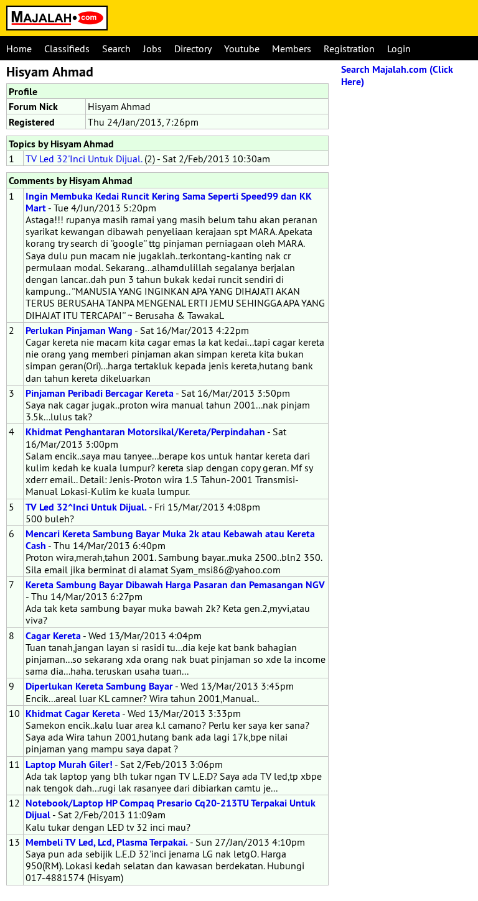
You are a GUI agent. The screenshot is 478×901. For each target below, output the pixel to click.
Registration (349, 48)
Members (291, 48)
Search (116, 48)
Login (399, 48)
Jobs (152, 48)
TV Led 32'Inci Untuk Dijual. (84, 158)
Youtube (242, 48)
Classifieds (67, 48)
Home (19, 48)
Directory (193, 48)
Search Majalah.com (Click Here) (397, 75)
